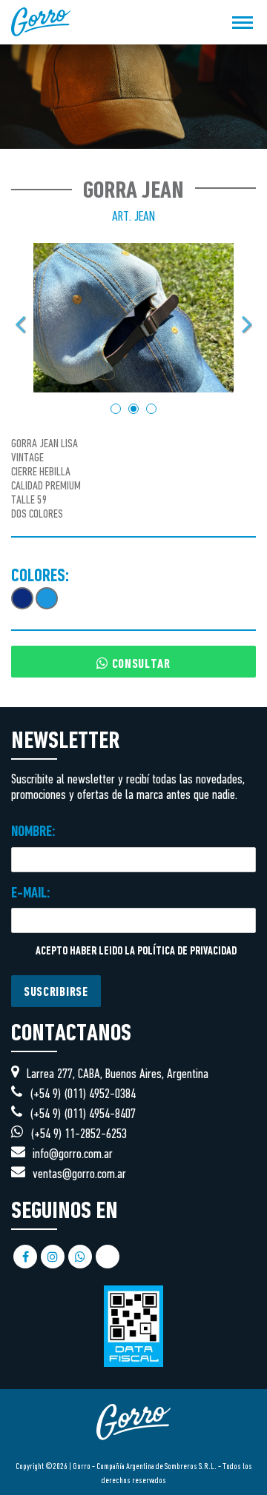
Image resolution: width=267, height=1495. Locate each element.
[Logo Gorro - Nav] (40, 22)
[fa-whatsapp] (80, 1257)
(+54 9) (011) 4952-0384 (83, 1095)
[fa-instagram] (53, 1257)
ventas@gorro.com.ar (79, 1175)
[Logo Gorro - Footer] (133, 1452)
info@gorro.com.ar (73, 1155)
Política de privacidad (187, 951)
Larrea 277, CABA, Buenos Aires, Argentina (117, 1075)
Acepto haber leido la (135, 951)
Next (246, 324)
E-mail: (30, 893)
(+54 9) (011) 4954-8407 (83, 1115)
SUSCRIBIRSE (56, 993)
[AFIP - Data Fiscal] (133, 1318)
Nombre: (33, 832)
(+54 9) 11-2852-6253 (78, 1135)
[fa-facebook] (25, 1257)
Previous (20, 324)
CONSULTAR (139, 665)
